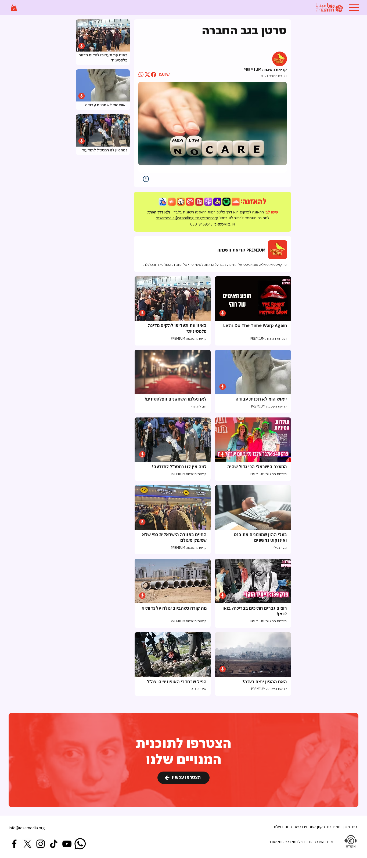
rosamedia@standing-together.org (187, 218)
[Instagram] (40, 843)
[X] (27, 843)
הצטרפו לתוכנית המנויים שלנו (184, 752)
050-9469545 (201, 224)
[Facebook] (14, 843)
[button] (14, 7)
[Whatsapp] (80, 843)
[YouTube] (67, 843)
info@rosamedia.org (27, 828)
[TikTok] (53, 843)
